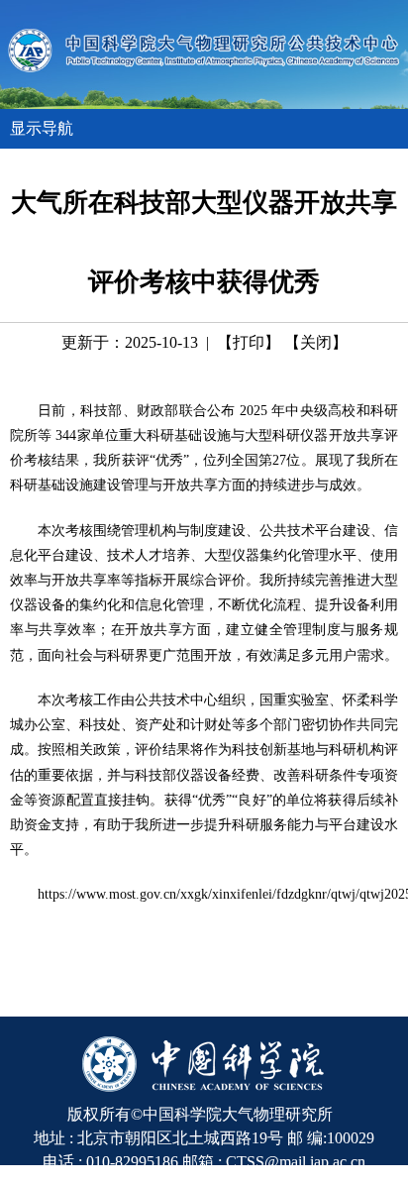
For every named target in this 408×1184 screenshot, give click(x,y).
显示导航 (41, 128)
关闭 (316, 342)
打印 (248, 342)
